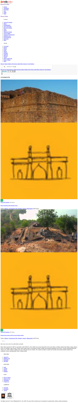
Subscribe (6, 360)
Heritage (6, 53)
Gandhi (5, 368)
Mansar (6, 208)
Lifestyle (6, 54)
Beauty (5, 47)
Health (5, 51)
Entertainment (7, 25)
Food (5, 50)
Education (6, 38)
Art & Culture (7, 33)
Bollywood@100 (8, 58)
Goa (5, 11)
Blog (21, 63)
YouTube (6, 387)
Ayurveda (6, 46)
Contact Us (6, 381)
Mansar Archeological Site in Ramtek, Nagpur (9, 205)
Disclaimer (6, 380)
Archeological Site (13, 208)
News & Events (7, 26)
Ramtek (20, 208)
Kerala (5, 7)
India (5, 367)
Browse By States (5, 4)
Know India (17, 63)
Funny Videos (7, 60)
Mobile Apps (7, 358)
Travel (5, 57)
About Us (25, 63)
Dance (5, 49)
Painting (6, 371)
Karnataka (6, 9)
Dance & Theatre (8, 32)
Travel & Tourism (8, 22)
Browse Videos (4, 16)
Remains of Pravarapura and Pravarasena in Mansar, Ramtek (12, 335)
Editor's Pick (11, 63)
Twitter (5, 390)
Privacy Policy (7, 377)
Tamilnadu (6, 8)
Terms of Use (7, 379)
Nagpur (24, 208)
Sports (5, 30)
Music (5, 23)
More (5, 13)
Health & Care (7, 36)
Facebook (6, 389)
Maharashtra (30, 208)
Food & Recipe (7, 37)
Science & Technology (9, 34)
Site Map (6, 361)
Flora (5, 29)
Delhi (5, 12)
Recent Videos (4, 63)
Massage (6, 55)
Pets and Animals (8, 27)
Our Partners (31, 63)
